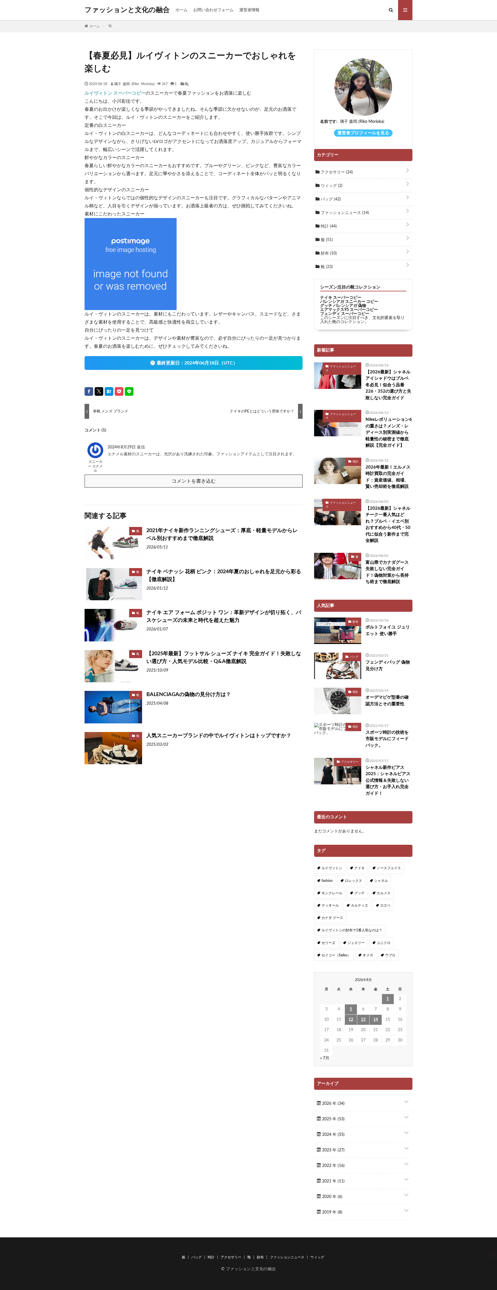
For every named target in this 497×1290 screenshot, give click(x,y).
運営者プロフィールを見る (363, 133)
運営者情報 (249, 10)
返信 (141, 447)
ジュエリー (356, 943)
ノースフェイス (389, 868)
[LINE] (129, 391)
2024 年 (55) (333, 1135)
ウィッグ (331, 186)
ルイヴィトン (332, 868)
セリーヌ (328, 943)
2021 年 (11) (333, 1181)
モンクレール (332, 893)
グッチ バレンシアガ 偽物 (343, 306)
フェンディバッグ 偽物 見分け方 (388, 665)
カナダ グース (332, 918)
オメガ (368, 955)
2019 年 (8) (331, 1212)
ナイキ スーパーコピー (340, 298)
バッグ (330, 199)
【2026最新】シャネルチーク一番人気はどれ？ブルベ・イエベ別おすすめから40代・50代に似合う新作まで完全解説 (388, 524)
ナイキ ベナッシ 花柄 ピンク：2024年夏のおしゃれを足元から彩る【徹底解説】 (223, 575)
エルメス (384, 893)
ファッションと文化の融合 (127, 10)
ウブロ (390, 955)
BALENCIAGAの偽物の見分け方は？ (188, 694)
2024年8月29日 (122, 447)
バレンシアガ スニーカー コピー (349, 302)
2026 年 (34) (333, 1104)
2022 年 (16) (333, 1166)
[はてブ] (109, 391)
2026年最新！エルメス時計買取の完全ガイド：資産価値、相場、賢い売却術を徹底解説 (388, 477)
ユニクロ (384, 943)
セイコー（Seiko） (336, 955)
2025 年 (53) (333, 1119)
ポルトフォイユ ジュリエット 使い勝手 (388, 630)
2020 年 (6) (331, 1197)
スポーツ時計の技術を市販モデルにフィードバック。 (387, 739)
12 (351, 1020)
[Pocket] (119, 391)
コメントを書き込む (194, 481)
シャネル (381, 880)
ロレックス (353, 880)
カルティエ (359, 905)
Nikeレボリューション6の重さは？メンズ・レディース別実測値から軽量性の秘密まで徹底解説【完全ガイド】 (389, 432)
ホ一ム (181, 10)
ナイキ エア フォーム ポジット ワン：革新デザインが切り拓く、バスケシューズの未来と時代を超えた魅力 (223, 616)
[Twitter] (99, 391)
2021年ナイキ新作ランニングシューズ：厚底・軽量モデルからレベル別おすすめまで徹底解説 (222, 534)
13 (363, 1020)
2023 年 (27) (333, 1150)
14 (375, 1020)
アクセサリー (336, 172)
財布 (328, 253)
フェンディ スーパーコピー (344, 314)
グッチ (359, 893)
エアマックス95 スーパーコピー (349, 310)
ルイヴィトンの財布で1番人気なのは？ (352, 930)
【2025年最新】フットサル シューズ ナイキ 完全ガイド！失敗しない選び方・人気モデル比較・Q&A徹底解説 (223, 657)
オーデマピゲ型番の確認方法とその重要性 (387, 700)
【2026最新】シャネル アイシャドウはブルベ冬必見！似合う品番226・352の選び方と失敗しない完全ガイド (388, 385)
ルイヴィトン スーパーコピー (115, 93)
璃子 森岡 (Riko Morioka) (134, 83)
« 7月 (324, 1058)
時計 (328, 226)
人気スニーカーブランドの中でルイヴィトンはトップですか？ (218, 735)
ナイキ (359, 868)
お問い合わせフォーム (213, 10)
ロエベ (385, 905)
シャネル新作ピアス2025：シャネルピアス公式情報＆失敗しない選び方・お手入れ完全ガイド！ (388, 780)
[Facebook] (89, 391)
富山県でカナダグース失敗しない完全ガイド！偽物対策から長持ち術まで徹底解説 (387, 572)
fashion (327, 880)
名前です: (328, 122)
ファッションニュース (344, 213)
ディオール (330, 905)
